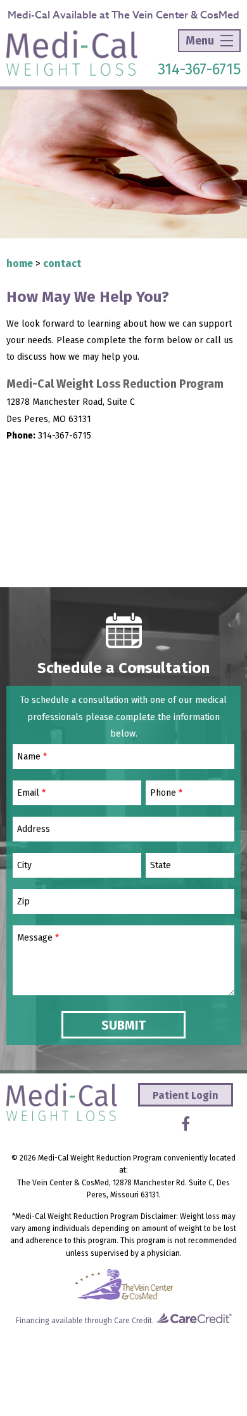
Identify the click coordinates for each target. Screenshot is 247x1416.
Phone (166, 793)
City (24, 866)
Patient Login (185, 1095)
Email (31, 793)
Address (33, 829)
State (160, 866)
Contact (62, 263)
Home (19, 263)
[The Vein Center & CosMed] (124, 1297)
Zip (23, 902)
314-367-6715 (199, 69)
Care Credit (133, 1320)
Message (38, 938)
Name (32, 757)
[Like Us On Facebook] (185, 1124)
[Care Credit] (194, 1320)
